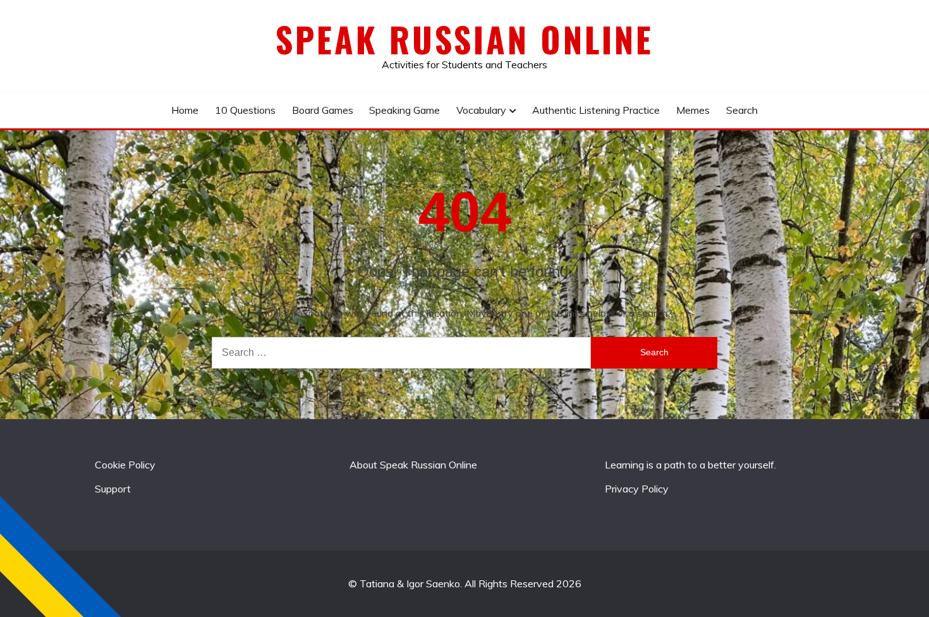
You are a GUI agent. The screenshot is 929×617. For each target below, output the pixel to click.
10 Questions (245, 110)
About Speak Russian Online (413, 464)
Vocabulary (481, 110)
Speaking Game (404, 110)
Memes (693, 110)
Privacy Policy (637, 488)
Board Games (322, 110)
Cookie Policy (125, 464)
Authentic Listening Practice (596, 110)
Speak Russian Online (464, 39)
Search (742, 110)
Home (184, 110)
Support (113, 488)
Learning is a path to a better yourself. (690, 464)
